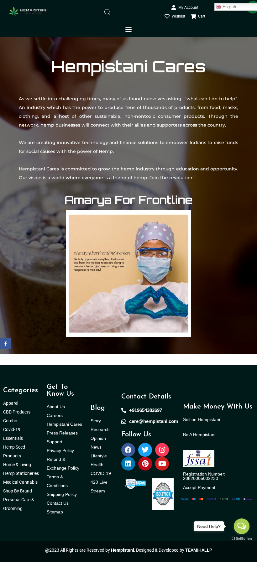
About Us (56, 406)
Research (100, 429)
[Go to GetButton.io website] (242, 538)
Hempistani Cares (64, 424)
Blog (98, 408)
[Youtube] (162, 464)
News (96, 447)
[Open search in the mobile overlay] (107, 11)
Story (96, 420)
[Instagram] (162, 450)
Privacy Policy (60, 450)
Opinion (98, 438)
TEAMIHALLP (198, 550)
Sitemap (55, 511)
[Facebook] (128, 450)
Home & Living (17, 464)
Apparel (10, 403)
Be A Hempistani (199, 434)
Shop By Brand (18, 490)
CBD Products (16, 411)
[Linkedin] (128, 464)
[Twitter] (145, 450)
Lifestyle (99, 455)
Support (54, 441)
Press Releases (62, 432)
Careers (55, 415)
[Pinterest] (145, 464)
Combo (10, 420)
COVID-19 (101, 473)
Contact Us (58, 503)
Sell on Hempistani (201, 419)
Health (97, 464)
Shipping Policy (62, 494)
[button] (128, 29)
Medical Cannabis (21, 482)
